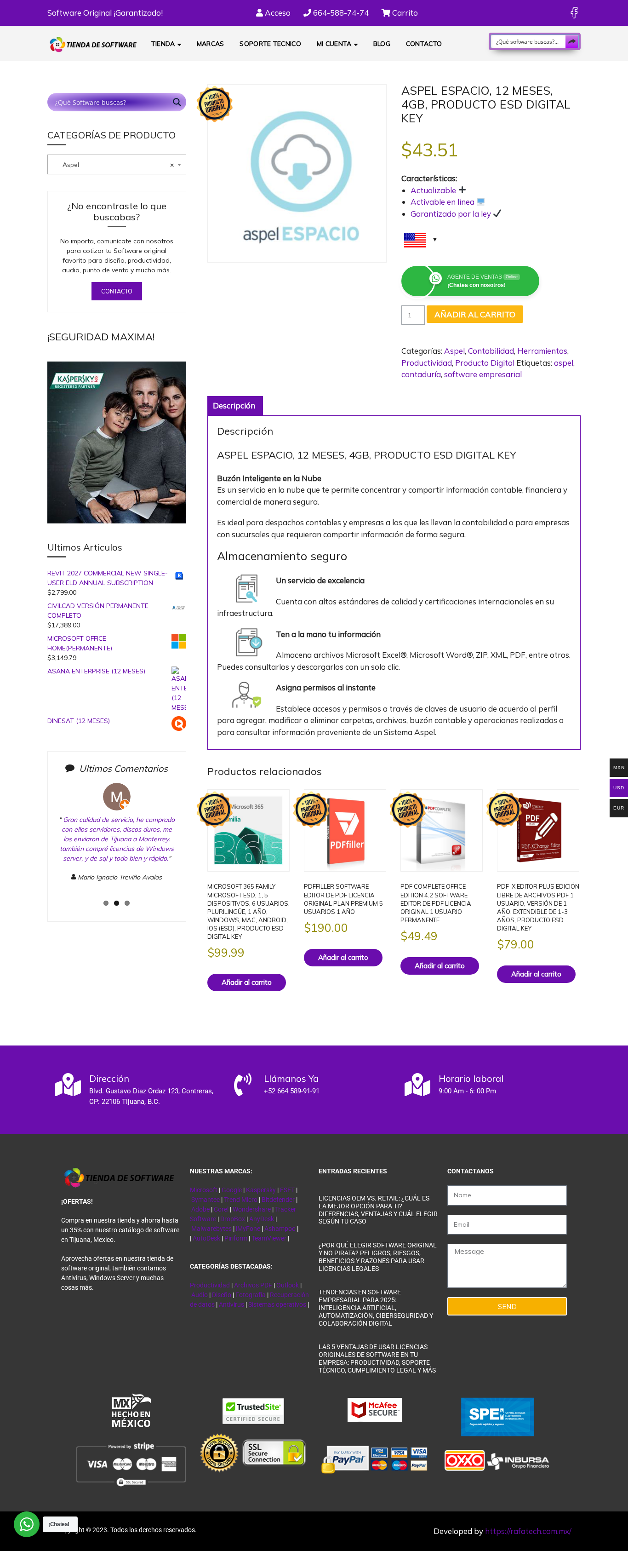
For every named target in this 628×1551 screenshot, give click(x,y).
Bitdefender (278, 1199)
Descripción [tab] (234, 405)
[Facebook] (574, 12)
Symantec (205, 1199)
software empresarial (483, 374)
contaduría (421, 374)
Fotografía (250, 1294)
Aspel (454, 351)
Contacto (424, 44)
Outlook (287, 1285)
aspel (563, 363)
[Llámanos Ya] (242, 1084)
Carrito (404, 12)
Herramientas (542, 351)
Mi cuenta (334, 44)
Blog (381, 44)
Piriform (235, 1238)
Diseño (222, 1294)
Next (193, 845)
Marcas (210, 44)
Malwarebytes (211, 1228)
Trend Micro (240, 1199)
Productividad (426, 363)
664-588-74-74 (340, 12)
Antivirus (232, 1304)
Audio (199, 1294)
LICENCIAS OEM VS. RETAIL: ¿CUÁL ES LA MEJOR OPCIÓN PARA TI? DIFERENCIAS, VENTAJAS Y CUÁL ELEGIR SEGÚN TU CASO (378, 1210)
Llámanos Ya (291, 1078)
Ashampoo (280, 1228)
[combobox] (116, 164)
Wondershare (252, 1209)
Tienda (163, 44)
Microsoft (203, 1190)
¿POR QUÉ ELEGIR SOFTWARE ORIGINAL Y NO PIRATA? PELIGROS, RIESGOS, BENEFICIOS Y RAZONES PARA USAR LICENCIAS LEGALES (378, 1256)
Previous (43, 845)
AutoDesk (207, 1238)
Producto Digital (484, 363)
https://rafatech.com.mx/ (528, 1531)
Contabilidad (491, 351)
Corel (221, 1209)
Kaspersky (261, 1190)
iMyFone (248, 1228)
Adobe (200, 1209)
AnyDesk (262, 1219)
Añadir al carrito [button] (247, 982)
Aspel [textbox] (112, 165)
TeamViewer (268, 1238)
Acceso (277, 12)
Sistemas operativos (277, 1304)
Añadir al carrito (474, 314)
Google (232, 1190)
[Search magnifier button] (571, 41)
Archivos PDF (253, 1285)
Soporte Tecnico (270, 44)
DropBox (233, 1219)
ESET (287, 1190)
